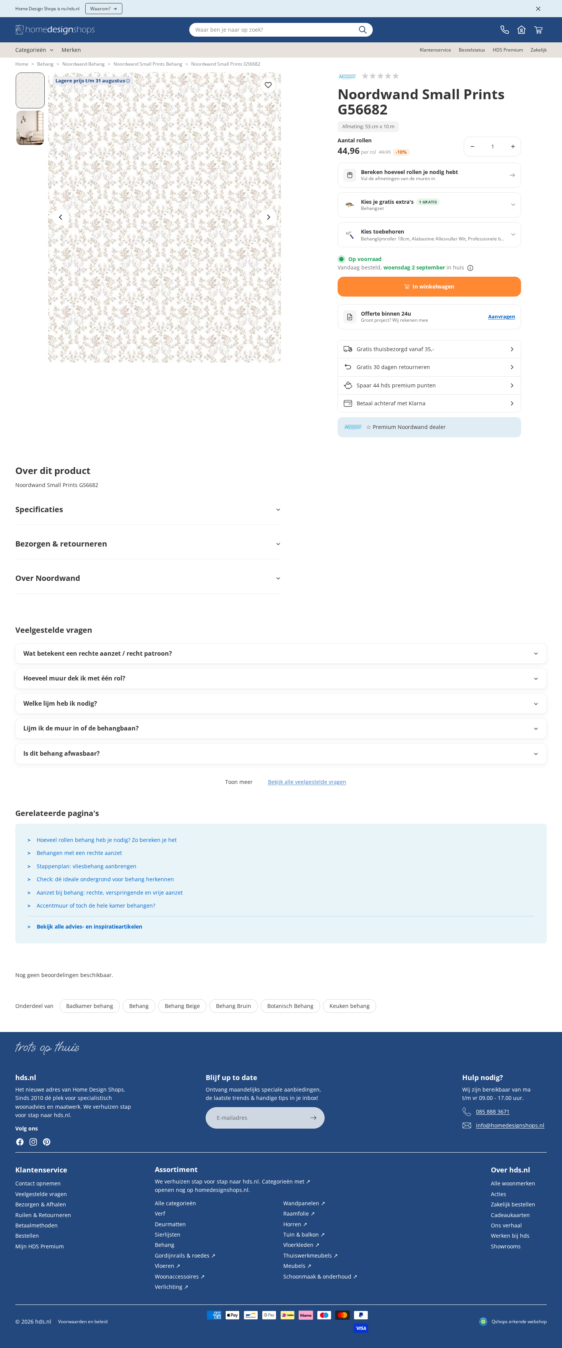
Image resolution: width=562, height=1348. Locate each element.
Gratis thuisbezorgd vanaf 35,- (395, 349)
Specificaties (39, 509)
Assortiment (176, 1169)
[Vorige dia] (60, 217)
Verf (160, 1213)
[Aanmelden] (313, 1118)
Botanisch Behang (290, 1005)
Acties (498, 1193)
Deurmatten (170, 1223)
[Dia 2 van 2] (30, 128)
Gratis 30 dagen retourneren (393, 367)
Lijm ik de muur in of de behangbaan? (81, 728)
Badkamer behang (89, 1005)
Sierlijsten (167, 1234)
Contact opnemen (38, 1183)
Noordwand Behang (83, 64)
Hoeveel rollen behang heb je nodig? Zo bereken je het (107, 839)
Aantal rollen (355, 140)
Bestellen (27, 1235)
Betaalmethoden (36, 1225)
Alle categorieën (175, 1202)
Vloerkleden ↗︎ (301, 1244)
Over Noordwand (47, 578)
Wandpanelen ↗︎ (304, 1202)
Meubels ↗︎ (297, 1265)
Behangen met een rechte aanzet (79, 852)
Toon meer (239, 781)
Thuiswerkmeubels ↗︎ (310, 1255)
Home (21, 64)
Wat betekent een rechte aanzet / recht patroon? (97, 653)
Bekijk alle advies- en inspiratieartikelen (89, 926)
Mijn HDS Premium (39, 1246)
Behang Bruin (233, 1005)
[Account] (521, 29)
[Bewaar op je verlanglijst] (268, 85)
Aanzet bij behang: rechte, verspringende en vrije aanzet (110, 892)
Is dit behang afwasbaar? (61, 753)
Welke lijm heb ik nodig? (60, 703)
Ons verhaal (506, 1225)
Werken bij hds (510, 1235)
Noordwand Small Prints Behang (148, 64)
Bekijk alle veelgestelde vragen (307, 781)
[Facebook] (19, 1141)
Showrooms (506, 1246)
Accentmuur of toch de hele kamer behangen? (96, 905)
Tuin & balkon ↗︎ (304, 1234)
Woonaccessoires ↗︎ (180, 1276)
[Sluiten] (538, 8)
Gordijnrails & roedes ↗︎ (185, 1255)
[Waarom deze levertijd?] (470, 268)
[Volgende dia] (268, 217)
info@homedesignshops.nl (510, 1125)
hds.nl (43, 1321)
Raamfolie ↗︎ (299, 1213)
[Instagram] (33, 1141)
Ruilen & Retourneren (43, 1214)
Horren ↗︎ (295, 1223)
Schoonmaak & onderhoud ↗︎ (320, 1276)
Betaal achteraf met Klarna (391, 403)
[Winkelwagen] (538, 29)
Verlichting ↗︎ (171, 1286)
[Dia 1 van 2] (30, 90)
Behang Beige (182, 1005)
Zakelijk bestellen (513, 1204)
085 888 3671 (493, 1111)
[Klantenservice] (504, 29)
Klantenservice (41, 1169)
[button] (380, 76)
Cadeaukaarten (510, 1214)
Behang (45, 64)
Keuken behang (350, 1005)
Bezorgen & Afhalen (40, 1204)
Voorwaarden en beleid (82, 1321)
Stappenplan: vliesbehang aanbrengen (86, 866)
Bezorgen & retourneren (61, 544)
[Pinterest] (46, 1141)
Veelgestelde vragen (41, 1193)
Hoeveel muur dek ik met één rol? (74, 678)
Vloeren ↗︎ (167, 1265)
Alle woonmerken (513, 1183)
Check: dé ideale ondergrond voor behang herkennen (105, 879)
